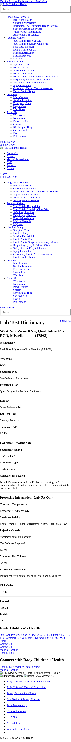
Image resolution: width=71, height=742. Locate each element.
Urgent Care (19, 106)
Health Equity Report (24, 91)
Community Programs (24, 22)
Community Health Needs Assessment (33, 88)
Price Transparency (17, 705)
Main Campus (20, 97)
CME (9, 162)
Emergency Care (22, 103)
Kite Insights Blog (22, 127)
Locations (12, 94)
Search (3, 173)
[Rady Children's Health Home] (13, 4)
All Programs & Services (26, 34)
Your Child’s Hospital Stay (27, 40)
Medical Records (22, 55)
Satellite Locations (22, 100)
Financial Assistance (23, 52)
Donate (10, 168)
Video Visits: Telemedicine (27, 31)
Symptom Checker (23, 64)
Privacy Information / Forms (21, 693)
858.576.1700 (7, 144)
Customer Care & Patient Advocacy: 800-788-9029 (32, 637)
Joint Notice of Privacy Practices (23, 699)
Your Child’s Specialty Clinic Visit (31, 43)
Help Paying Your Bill (24, 49)
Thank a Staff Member (12, 666)
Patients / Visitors (16, 37)
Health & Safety (15, 61)
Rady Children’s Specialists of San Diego (28, 681)
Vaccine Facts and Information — (23, 1)
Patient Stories (20, 121)
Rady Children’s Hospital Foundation (26, 687)
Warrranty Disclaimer (18, 729)
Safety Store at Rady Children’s (29, 82)
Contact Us (12, 153)
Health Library (21, 67)
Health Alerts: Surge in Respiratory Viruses (35, 76)
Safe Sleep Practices (23, 46)
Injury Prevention (22, 85)
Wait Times (19, 109)
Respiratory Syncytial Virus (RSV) (31, 79)
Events (16, 133)
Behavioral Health (22, 19)
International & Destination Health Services (35, 25)
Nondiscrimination (16, 711)
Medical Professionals (18, 159)
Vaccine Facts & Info (24, 70)
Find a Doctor (7, 141)
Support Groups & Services (27, 28)
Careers (17, 124)
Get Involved (20, 130)
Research (11, 165)
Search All (65, 320)
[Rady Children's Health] (13, 147)
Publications (19, 136)
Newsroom (19, 118)
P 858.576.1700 (8, 176)
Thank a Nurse (8, 652)
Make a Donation (9, 649)
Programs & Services (18, 16)
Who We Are (20, 115)
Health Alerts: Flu (22, 73)
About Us (12, 112)
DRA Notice (13, 717)
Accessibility (13, 723)
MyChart (18, 58)
